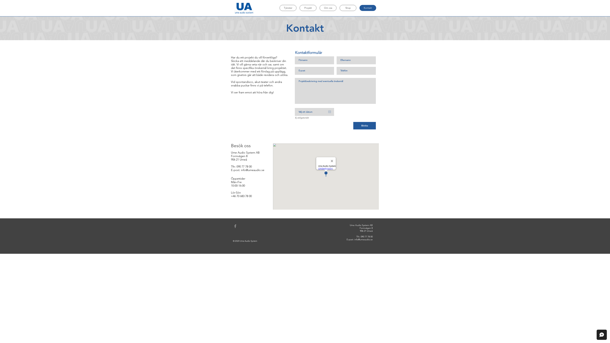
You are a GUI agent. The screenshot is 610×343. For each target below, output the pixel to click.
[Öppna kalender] (329, 112)
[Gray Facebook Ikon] (235, 226)
